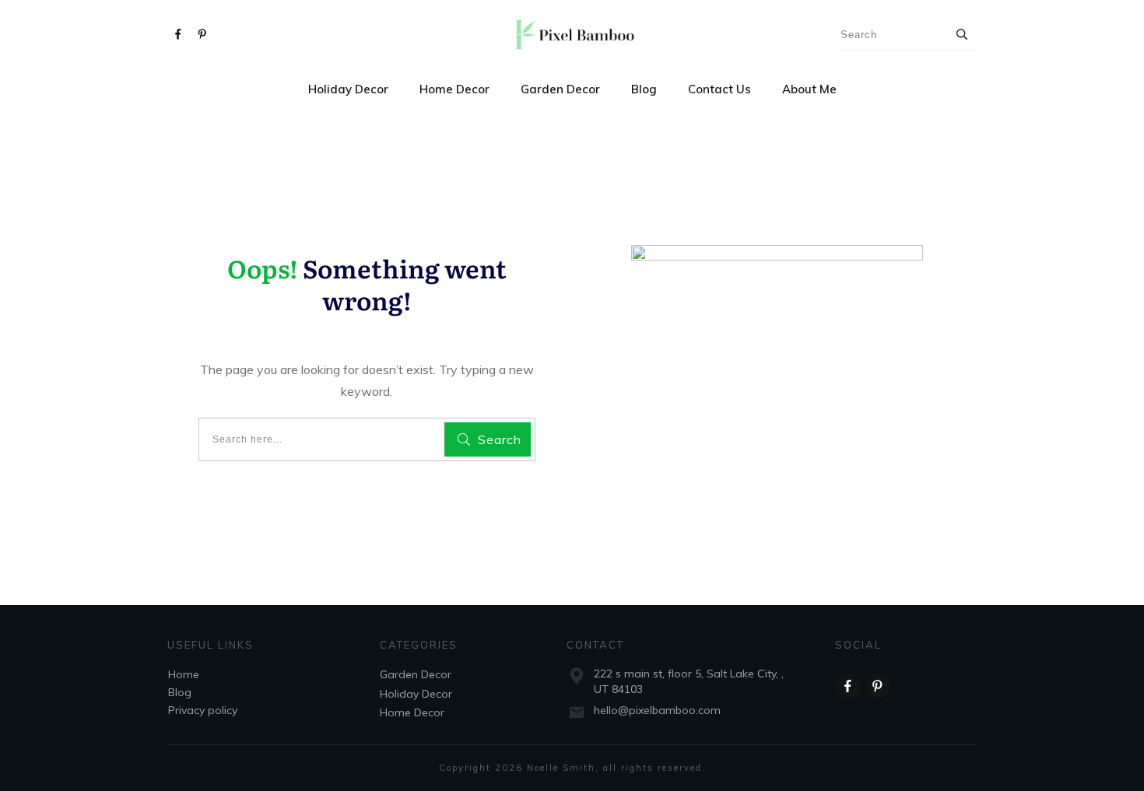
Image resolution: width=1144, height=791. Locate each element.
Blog (179, 692)
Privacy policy (202, 710)
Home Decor (412, 712)
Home (183, 674)
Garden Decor (415, 674)
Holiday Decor (416, 694)
